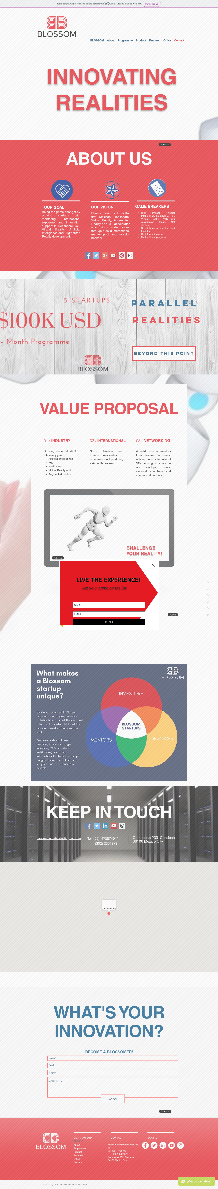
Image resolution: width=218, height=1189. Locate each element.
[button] (153, 565)
